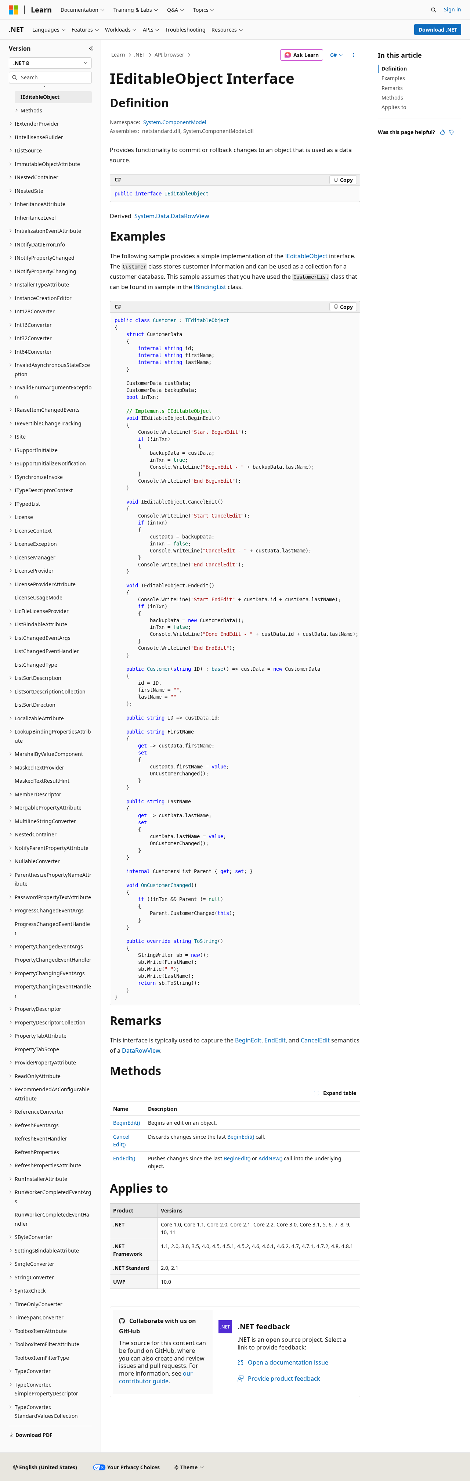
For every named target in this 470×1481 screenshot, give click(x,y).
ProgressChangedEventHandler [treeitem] (52, 928)
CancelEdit (315, 1040)
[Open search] (433, 10)
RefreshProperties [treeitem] (37, 1152)
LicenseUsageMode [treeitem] (38, 597)
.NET (139, 54)
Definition (394, 68)
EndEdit (275, 1040)
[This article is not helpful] (451, 132)
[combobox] (50, 63)
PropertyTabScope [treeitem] (37, 1049)
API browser (169, 54)
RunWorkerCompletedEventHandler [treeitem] (52, 1219)
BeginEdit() (126, 1122)
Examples (393, 78)
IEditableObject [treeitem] (40, 96)
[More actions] (353, 55)
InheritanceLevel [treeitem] (35, 217)
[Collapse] (91, 48)
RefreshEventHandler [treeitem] (41, 1138)
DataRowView (141, 1050)
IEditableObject (306, 256)
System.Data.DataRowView (171, 216)
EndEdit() (124, 1158)
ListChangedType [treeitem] (36, 664)
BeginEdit (248, 1040)
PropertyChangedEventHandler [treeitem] (53, 959)
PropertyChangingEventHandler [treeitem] (53, 991)
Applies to (394, 107)
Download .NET (438, 29)
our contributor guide (156, 1377)
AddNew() (270, 1158)
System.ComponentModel (174, 122)
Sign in (452, 9)
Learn (118, 54)
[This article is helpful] (442, 132)
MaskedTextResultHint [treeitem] (42, 780)
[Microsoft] (13, 10)
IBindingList (210, 287)
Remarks (392, 87)
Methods (392, 97)
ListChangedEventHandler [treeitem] (47, 651)
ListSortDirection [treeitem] (35, 704)
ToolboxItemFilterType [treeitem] (42, 1357)
